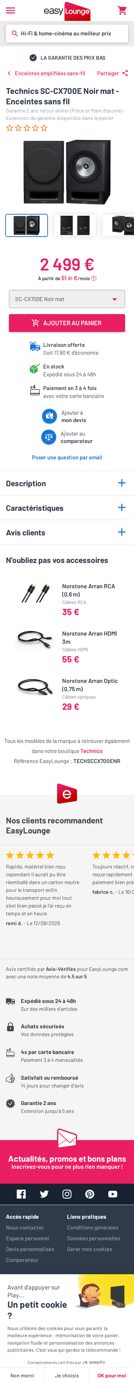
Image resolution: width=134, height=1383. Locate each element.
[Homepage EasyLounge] (67, 10)
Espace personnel (27, 1238)
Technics (91, 750)
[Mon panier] (122, 10)
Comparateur (22, 1259)
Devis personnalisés (30, 1249)
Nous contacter (25, 1227)
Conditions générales (92, 1227)
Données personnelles (93, 1238)
